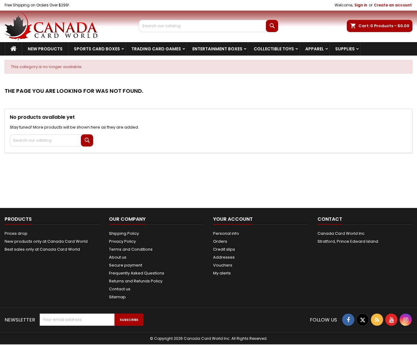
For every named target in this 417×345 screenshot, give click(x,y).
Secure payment (125, 265)
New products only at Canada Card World (46, 241)
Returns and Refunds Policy (135, 281)
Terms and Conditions (131, 249)
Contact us (119, 289)
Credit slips (224, 249)
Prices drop (16, 233)
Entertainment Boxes (217, 49)
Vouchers (222, 265)
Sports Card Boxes (97, 49)
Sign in (360, 5)
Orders (220, 241)
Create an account (393, 5)
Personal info (226, 233)
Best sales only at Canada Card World (42, 249)
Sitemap (117, 297)
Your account (233, 219)
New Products (45, 49)
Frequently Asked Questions (136, 273)
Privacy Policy (122, 241)
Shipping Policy (124, 233)
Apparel (314, 49)
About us (117, 257)
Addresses (224, 257)
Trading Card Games (156, 49)
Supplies (345, 49)
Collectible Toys (274, 49)
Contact (329, 219)
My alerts (222, 273)
